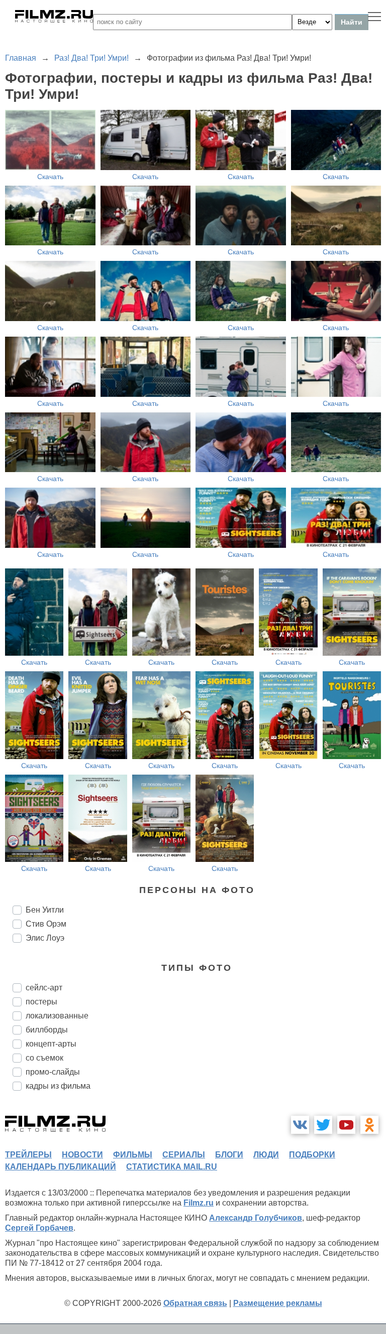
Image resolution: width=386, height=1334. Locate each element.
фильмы (132, 1154)
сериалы (183, 1154)
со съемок (44, 1058)
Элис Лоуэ (45, 938)
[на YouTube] (346, 1125)
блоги (229, 1154)
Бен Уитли (45, 910)
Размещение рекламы (277, 1303)
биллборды (47, 1029)
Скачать (50, 177)
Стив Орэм (46, 924)
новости (82, 1154)
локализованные (57, 1015)
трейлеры (28, 1154)
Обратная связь (195, 1303)
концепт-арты (51, 1044)
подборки (312, 1154)
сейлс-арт (44, 987)
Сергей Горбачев (39, 1228)
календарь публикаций (60, 1166)
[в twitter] (323, 1125)
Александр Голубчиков (255, 1218)
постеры (41, 1001)
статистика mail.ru (171, 1166)
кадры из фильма (58, 1086)
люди (266, 1154)
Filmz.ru (198, 1203)
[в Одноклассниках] (369, 1125)
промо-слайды (53, 1072)
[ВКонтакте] (300, 1125)
